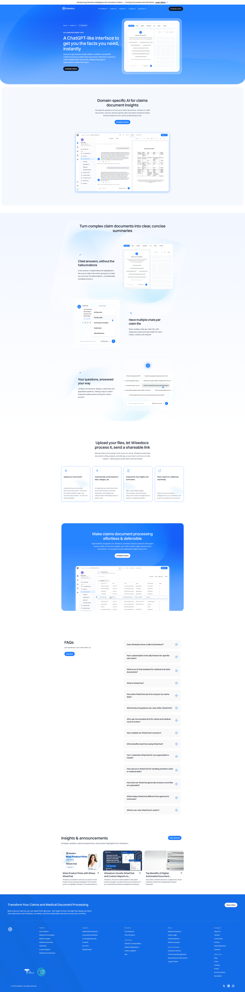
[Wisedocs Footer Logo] (10, 952)
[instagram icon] (233, 986)
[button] (103, 8)
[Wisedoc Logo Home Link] (68, 9)
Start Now (69, 654)
